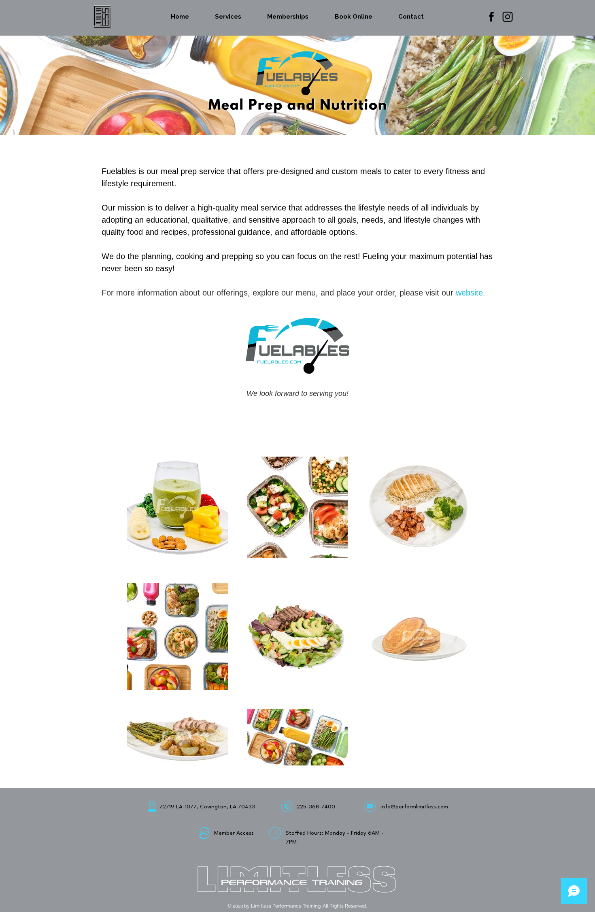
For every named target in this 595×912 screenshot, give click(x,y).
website (469, 292)
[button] (228, 16)
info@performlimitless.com (414, 807)
